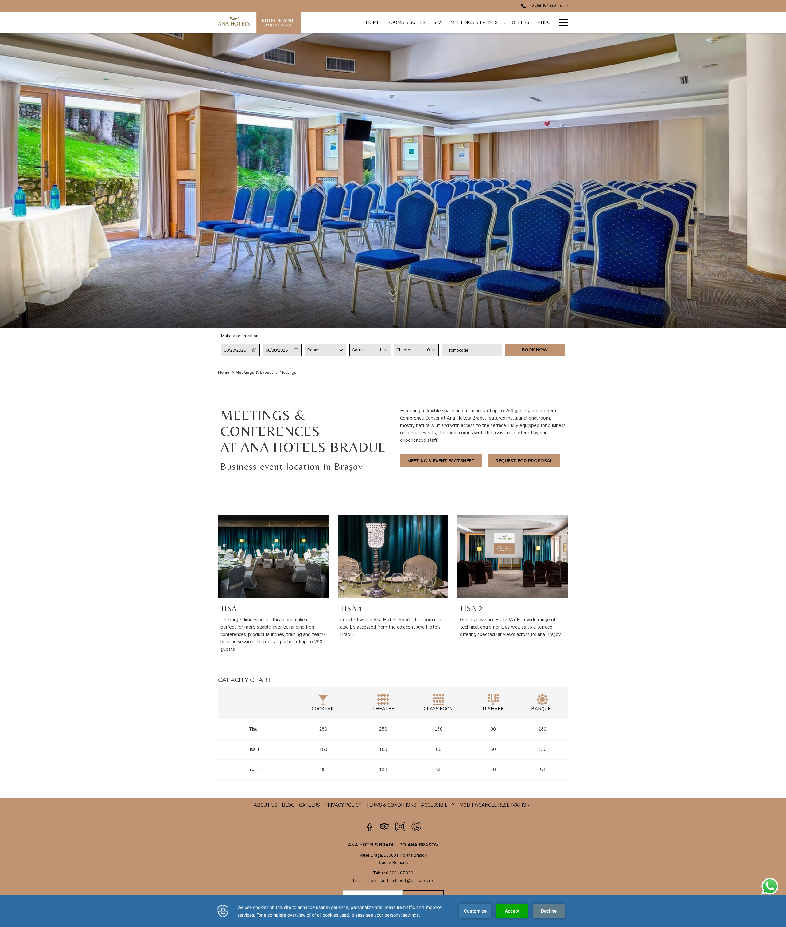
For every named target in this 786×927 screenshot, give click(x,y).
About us (265, 805)
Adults (358, 350)
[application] (393, 911)
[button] (240, 350)
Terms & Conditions (392, 805)
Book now (535, 350)
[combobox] (336, 350)
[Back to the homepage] (259, 23)
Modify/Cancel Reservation (494, 805)
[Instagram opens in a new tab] (400, 825)
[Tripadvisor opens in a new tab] (384, 825)
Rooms (314, 350)
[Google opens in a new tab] (416, 825)
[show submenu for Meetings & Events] (505, 22)
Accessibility (438, 805)
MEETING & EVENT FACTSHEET (441, 461)
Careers (310, 805)
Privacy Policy (344, 805)
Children (404, 350)
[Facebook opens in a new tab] (368, 825)
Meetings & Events (254, 372)
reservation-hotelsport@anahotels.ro (399, 880)
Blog (289, 805)
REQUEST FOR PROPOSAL (524, 461)
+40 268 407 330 (540, 5)
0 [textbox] (428, 350)
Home (223, 372)
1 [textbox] (336, 350)
